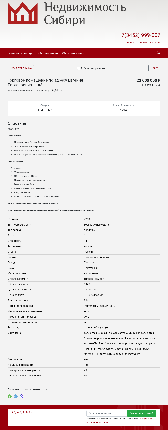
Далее (154, 68)
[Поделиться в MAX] (21, 396)
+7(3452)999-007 (22, 412)
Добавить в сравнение (93, 68)
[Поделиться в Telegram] (16, 396)
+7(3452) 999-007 (139, 35)
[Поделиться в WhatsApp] (10, 396)
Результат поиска (21, 68)
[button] (143, 42)
